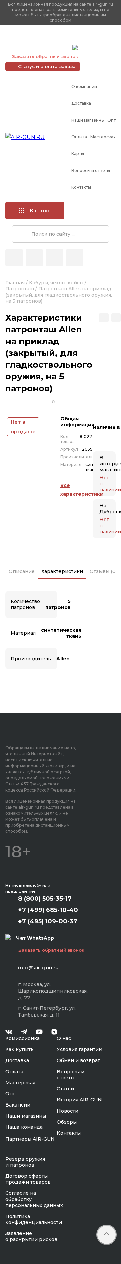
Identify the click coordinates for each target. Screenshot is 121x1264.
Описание (22, 571)
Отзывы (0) (103, 571)
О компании (84, 86)
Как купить (19, 1049)
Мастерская (103, 136)
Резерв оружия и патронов (25, 1162)
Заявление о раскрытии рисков (31, 1236)
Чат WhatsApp (96, 48)
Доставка (81, 103)
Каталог (41, 210)
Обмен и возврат (78, 1060)
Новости (67, 1111)
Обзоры (67, 1122)
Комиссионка (22, 1038)
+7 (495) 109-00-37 (37, 47)
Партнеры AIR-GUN (30, 1139)
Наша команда (24, 1127)
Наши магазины (88, 120)
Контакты (81, 187)
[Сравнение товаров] (34, 257)
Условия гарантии (79, 1049)
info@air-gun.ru (38, 967)
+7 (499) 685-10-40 (37, 39)
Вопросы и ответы (90, 170)
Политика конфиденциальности (33, 1219)
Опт (111, 120)
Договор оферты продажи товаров (28, 1179)
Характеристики (62, 571)
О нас (64, 1038)
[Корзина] (74, 257)
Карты (77, 153)
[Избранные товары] (54, 257)
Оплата (79, 136)
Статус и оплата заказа (47, 66)
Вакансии (17, 1105)
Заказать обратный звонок (45, 56)
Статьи (65, 1089)
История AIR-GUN (79, 1100)
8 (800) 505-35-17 (45, 898)
